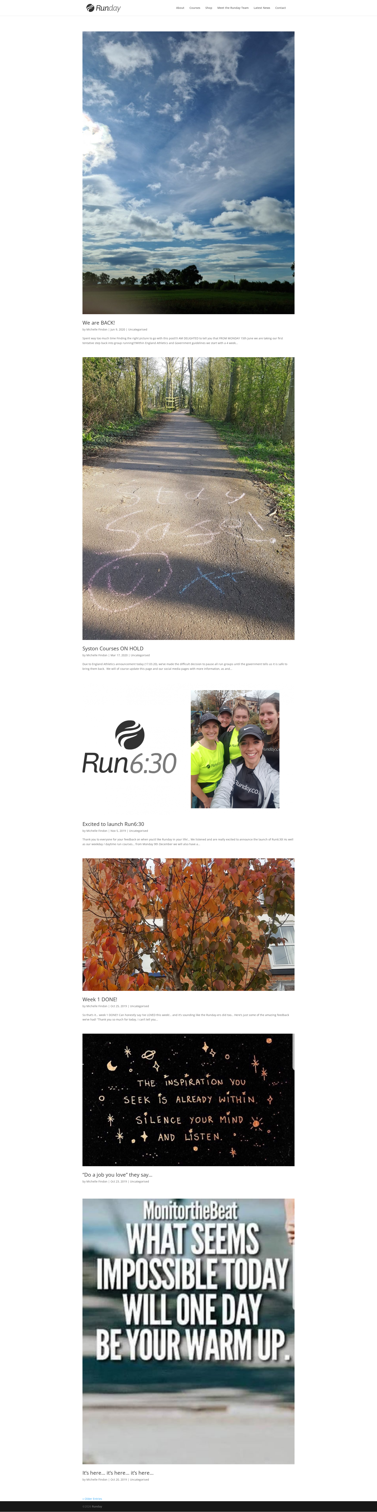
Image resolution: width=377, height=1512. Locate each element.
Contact (280, 8)
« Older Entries (92, 1499)
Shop (208, 8)
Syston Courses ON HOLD (113, 648)
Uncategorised (137, 329)
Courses (194, 8)
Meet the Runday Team (233, 8)
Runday (97, 1506)
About (180, 8)
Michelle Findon (96, 329)
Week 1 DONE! (99, 999)
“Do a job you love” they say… (117, 1174)
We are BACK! (98, 322)
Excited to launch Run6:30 (113, 823)
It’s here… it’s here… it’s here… (118, 1472)
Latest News (262, 8)
